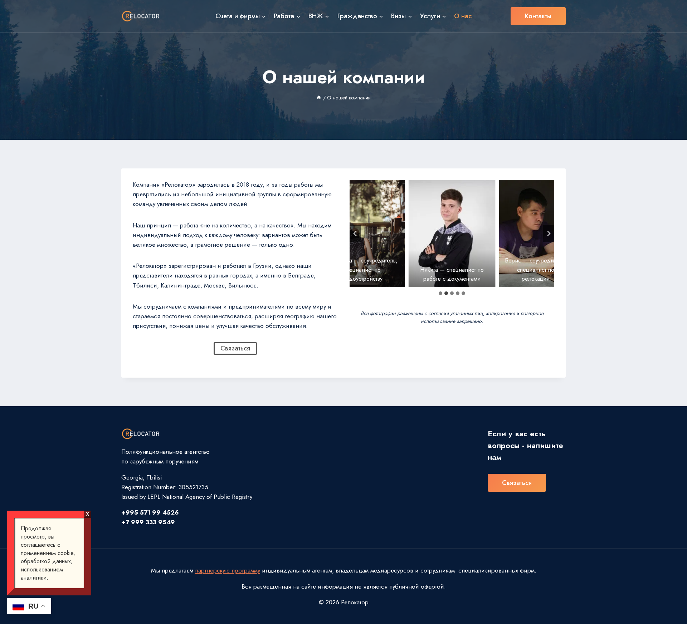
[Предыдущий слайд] (355, 233)
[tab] (440, 293)
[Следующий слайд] (548, 233)
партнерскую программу (227, 570)
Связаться (517, 482)
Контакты (538, 16)
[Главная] (318, 97)
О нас (463, 16)
